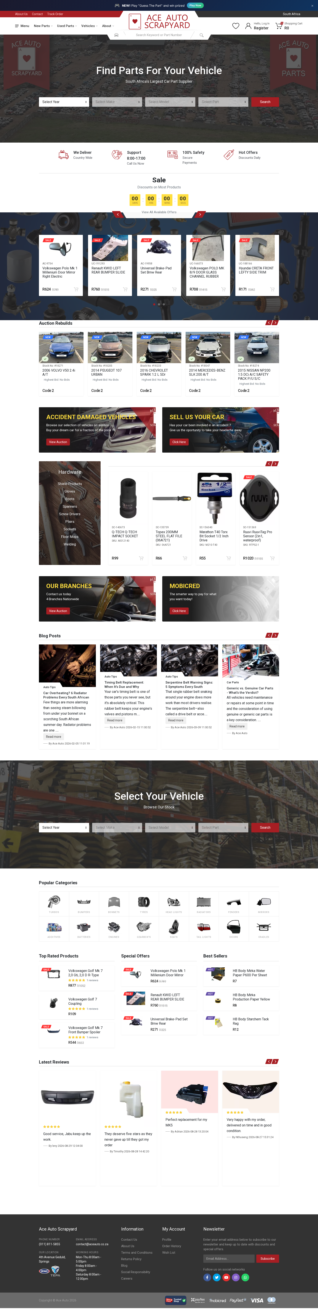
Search (265, 102)
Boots (69, 499)
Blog (124, 1265)
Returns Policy (131, 1259)
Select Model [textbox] (159, 102)
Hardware (69, 472)
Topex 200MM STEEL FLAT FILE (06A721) (169, 536)
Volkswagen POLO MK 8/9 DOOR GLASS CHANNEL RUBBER (207, 272)
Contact (37, 14)
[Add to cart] (76, 289)
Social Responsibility (135, 1272)
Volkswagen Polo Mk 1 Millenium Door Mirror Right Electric (59, 272)
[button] (154, 304)
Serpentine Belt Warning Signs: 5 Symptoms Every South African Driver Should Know (189, 687)
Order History (171, 1246)
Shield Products (70, 484)
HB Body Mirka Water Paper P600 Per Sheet (250, 973)
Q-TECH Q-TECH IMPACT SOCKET (125, 534)
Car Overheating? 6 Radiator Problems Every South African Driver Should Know (66, 697)
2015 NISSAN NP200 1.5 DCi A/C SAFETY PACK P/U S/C (254, 374)
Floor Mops (70, 537)
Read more (53, 736)
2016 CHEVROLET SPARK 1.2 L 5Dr (154, 372)
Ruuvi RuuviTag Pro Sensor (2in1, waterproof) (257, 536)
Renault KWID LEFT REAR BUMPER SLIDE (108, 270)
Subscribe (268, 1259)
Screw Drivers (69, 514)
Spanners (70, 506)
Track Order (55, 14)
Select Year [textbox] (50, 102)
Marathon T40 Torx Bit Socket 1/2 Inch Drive (213, 536)
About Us (21, 14)
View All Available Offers (159, 212)
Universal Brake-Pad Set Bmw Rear (156, 270)
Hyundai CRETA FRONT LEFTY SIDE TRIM (256, 270)
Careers (126, 1278)
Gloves (69, 491)
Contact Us (129, 1240)
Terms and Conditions (137, 1253)
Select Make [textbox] (105, 102)
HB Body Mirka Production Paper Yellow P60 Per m (251, 999)
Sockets (70, 529)
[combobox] (64, 102)
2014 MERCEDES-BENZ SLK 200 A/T (207, 372)
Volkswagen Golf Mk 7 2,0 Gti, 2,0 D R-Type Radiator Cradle (85, 975)
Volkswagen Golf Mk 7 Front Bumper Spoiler (85, 1030)
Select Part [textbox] (210, 102)
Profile (166, 1240)
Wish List (168, 1253)
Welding (70, 544)
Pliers (69, 522)
